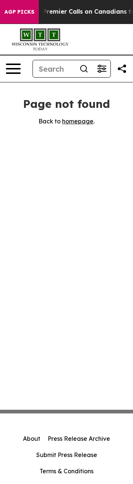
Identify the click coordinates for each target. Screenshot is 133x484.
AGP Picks (19, 11)
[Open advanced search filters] (101, 68)
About (31, 438)
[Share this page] (122, 68)
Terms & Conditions (66, 471)
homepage (77, 121)
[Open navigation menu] (13, 68)
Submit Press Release (66, 455)
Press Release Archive (79, 438)
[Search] (84, 68)
